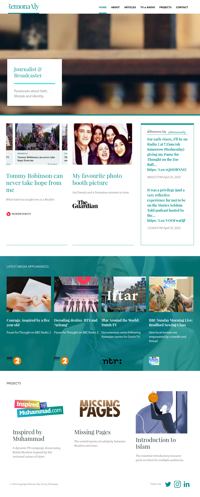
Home (103, 7)
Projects (165, 7)
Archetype (53, 484)
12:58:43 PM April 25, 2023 (164, 228)
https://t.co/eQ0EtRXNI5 (166, 169)
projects (14, 383)
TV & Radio (147, 7)
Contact (182, 7)
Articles (130, 7)
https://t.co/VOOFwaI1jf (166, 220)
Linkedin (186, 484)
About (115, 7)
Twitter (168, 484)
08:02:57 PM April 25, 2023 (164, 177)
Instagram (177, 484)
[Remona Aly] (23, 6)
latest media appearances (28, 266)
